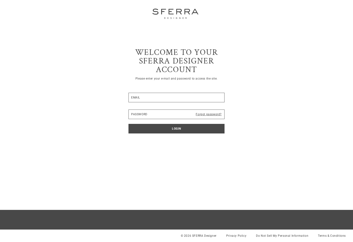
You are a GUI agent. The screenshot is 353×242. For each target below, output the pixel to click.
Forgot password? (209, 114)
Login (176, 128)
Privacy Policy (236, 235)
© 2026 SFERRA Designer (199, 235)
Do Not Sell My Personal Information (282, 235)
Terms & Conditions (332, 235)
